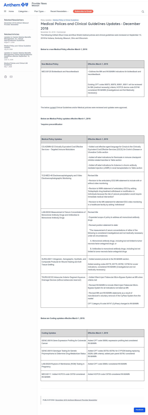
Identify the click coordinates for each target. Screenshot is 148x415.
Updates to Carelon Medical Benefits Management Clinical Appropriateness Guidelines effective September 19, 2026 (18, 55)
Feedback (139, 410)
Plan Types (39, 11)
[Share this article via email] (11, 76)
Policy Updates (46, 20)
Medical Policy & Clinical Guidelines (66, 20)
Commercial (61, 32)
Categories (22, 11)
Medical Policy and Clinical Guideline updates (17, 46)
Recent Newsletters (59, 11)
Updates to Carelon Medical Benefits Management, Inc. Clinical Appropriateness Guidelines (17, 39)
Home (11, 11)
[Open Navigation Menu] (5, 11)
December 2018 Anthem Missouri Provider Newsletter (16, 24)
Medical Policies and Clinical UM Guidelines (16, 64)
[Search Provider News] (143, 11)
